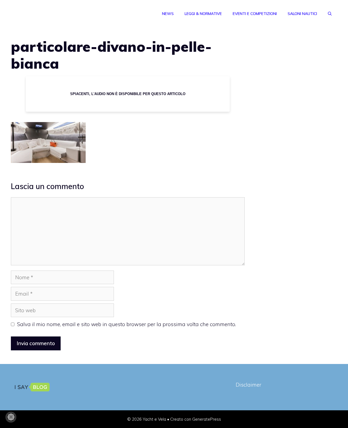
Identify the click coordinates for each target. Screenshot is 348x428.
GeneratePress (206, 419)
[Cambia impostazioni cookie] (10, 417)
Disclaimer (248, 384)
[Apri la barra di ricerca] (329, 13)
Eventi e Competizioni (255, 13)
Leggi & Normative (203, 13)
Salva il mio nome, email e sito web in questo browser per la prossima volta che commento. (126, 324)
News (168, 13)
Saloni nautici (302, 13)
